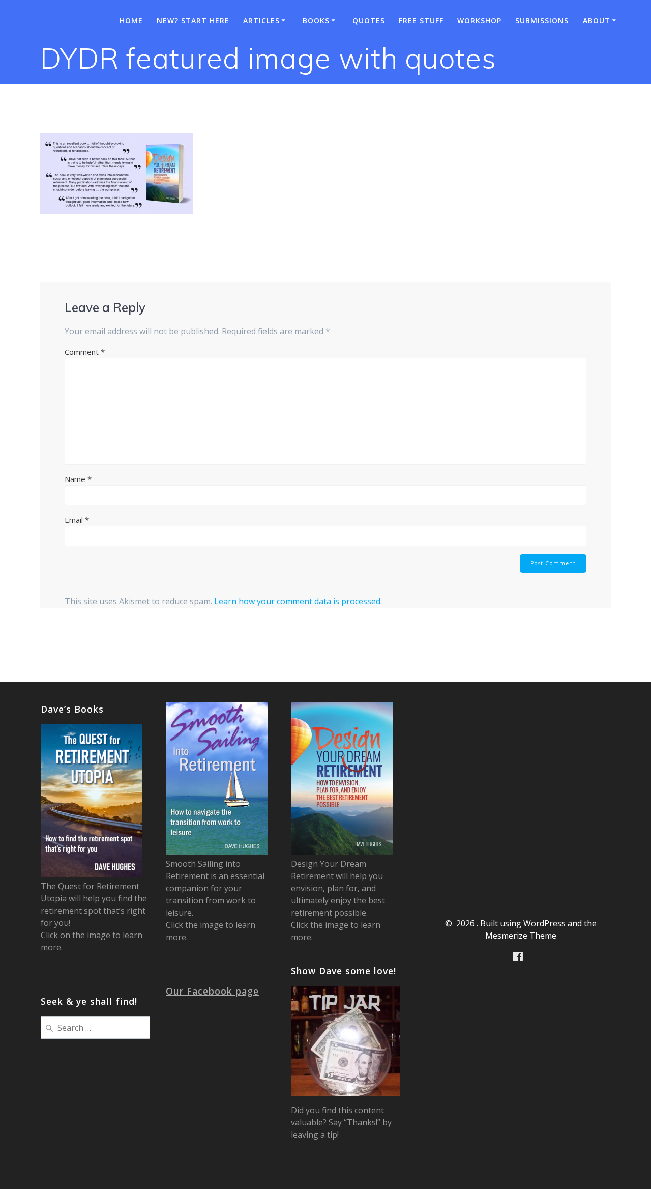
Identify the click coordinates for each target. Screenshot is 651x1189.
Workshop (479, 20)
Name (78, 479)
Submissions (542, 20)
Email (77, 520)
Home (131, 20)
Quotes (368, 20)
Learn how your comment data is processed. (298, 601)
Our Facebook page (212, 991)
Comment (85, 352)
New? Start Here (193, 20)
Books (316, 20)
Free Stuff (421, 20)
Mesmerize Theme (520, 935)
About (596, 20)
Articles (261, 20)
